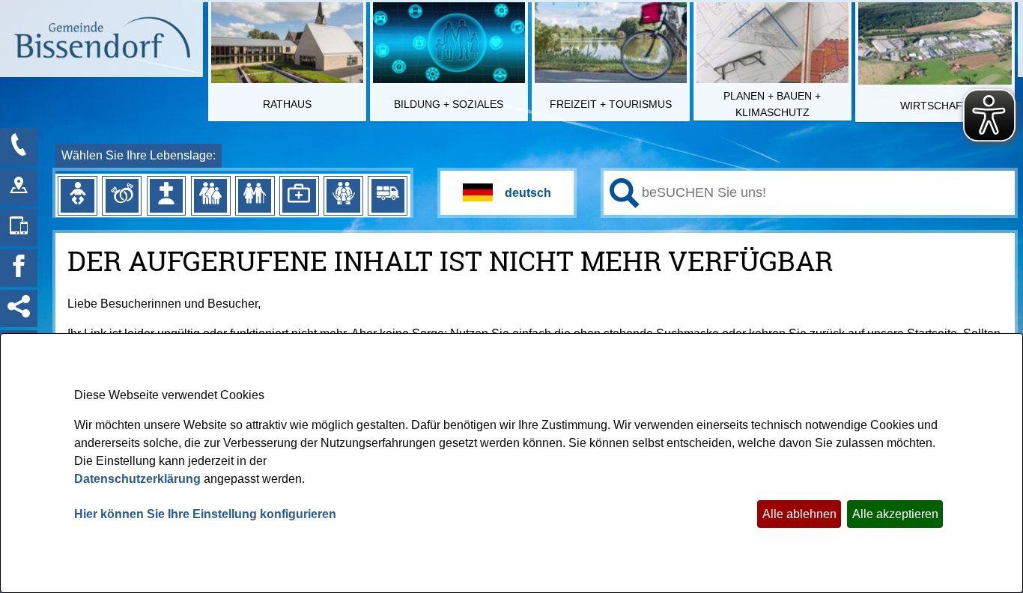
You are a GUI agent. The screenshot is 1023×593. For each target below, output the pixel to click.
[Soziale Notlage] (343, 195)
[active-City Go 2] (101, 39)
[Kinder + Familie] (210, 195)
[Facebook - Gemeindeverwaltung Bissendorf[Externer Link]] (18, 268)
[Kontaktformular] (18, 146)
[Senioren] (254, 195)
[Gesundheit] (298, 195)
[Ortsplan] (18, 187)
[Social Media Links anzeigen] (18, 308)
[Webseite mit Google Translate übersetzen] (507, 193)
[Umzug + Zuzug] (387, 195)
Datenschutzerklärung (137, 478)
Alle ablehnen (799, 514)
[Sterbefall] (166, 195)
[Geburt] (77, 195)
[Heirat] (122, 195)
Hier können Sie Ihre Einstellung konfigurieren (205, 514)
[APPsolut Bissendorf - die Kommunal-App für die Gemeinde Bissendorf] (18, 227)
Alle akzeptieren (895, 514)
